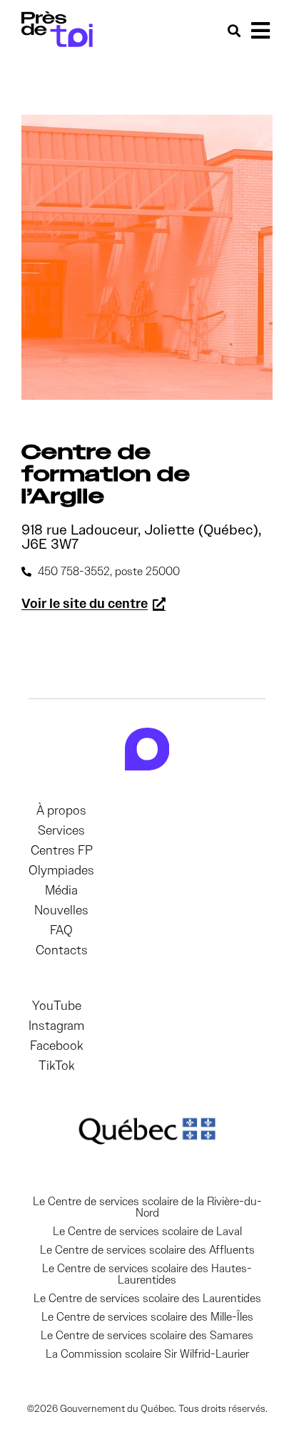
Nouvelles (61, 910)
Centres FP (62, 850)
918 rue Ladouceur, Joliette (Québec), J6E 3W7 (141, 536)
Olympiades (61, 870)
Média (61, 890)
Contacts (62, 950)
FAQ (61, 930)
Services (61, 830)
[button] (260, 30)
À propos (61, 810)
